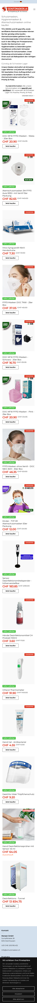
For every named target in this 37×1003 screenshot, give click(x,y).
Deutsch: (17, 1)
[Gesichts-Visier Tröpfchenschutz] (18, 772)
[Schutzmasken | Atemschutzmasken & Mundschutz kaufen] (14, 9)
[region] (18, 980)
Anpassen (18, 994)
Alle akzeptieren (18, 988)
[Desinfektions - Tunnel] (18, 877)
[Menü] (34, 9)
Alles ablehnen (18, 999)
